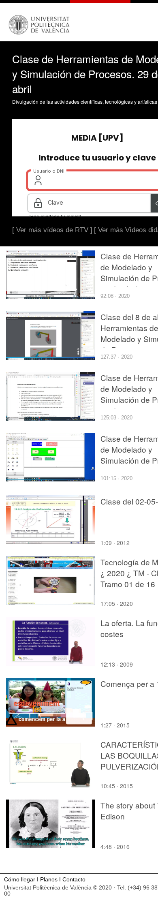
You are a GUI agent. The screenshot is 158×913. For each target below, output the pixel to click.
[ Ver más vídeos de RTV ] (52, 230)
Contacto (73, 880)
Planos (49, 880)
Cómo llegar (19, 880)
